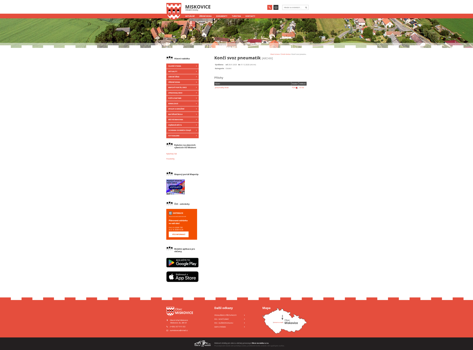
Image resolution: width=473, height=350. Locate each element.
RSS (221, 319)
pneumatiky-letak (222, 87)
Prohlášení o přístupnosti (225, 315)
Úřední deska (205, 16)
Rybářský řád (171, 154)
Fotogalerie (173, 136)
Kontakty (250, 16)
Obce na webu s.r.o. (260, 343)
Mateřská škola (175, 114)
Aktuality (172, 71)
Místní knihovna (175, 119)
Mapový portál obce (177, 87)
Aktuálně (190, 16)
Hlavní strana (174, 66)
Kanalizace (173, 103)
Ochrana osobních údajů (179, 130)
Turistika (236, 16)
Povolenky (170, 159)
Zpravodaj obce (175, 93)
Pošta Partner (174, 98)
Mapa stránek (220, 327)
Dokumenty (221, 16)
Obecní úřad (173, 77)
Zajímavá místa (175, 125)
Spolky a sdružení (176, 109)
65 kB (301, 87)
